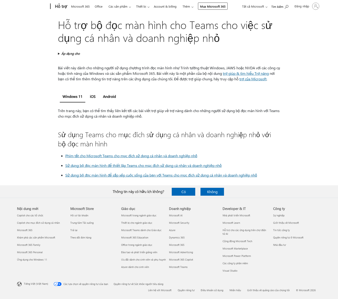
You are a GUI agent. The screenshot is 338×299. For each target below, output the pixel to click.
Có (183, 191)
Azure (172, 230)
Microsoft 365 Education (134, 237)
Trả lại (73, 230)
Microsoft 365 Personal (30, 252)
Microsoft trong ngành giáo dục (138, 215)
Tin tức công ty (281, 230)
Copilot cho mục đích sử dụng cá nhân (38, 222)
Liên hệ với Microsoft (160, 290)
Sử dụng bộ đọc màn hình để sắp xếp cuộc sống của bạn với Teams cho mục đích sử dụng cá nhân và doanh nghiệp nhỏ (161, 175)
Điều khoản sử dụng (212, 290)
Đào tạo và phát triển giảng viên (139, 252)
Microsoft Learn (231, 222)
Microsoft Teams (178, 267)
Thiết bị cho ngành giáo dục (136, 222)
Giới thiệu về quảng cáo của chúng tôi (268, 290)
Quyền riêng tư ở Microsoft (288, 237)
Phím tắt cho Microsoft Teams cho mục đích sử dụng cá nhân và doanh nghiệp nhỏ (131, 155)
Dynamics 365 (177, 237)
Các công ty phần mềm (235, 263)
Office (99, 6)
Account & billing (165, 6)
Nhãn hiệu (235, 290)
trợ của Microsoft (252, 78)
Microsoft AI (176, 215)
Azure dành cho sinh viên (135, 267)
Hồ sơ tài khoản (79, 215)
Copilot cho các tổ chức (30, 215)
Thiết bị (141, 6)
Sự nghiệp (278, 215)
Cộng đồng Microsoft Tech (237, 241)
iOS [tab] (93, 96)
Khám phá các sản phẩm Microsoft (36, 237)
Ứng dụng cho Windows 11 (32, 259)
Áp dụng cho (70, 53)
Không (212, 191)
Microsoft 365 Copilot (181, 259)
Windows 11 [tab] (73, 96)
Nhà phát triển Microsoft (236, 215)
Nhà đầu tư (279, 245)
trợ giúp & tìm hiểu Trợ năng (246, 73)
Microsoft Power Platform (237, 256)
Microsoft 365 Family (28, 245)
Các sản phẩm (118, 6)
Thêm (186, 6)
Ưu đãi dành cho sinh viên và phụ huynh (143, 259)
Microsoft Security (179, 222)
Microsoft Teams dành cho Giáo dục (141, 230)
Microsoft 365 (80, 6)
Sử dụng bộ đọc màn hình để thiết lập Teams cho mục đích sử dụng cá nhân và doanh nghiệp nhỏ (143, 165)
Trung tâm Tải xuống (82, 222)
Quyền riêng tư (186, 290)
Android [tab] (109, 96)
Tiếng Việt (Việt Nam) (36, 283)
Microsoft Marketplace (235, 248)
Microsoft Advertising (181, 252)
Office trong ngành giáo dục (136, 245)
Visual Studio (230, 270)
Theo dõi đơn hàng (80, 237)
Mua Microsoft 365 (213, 6)
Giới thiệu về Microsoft (286, 222)
